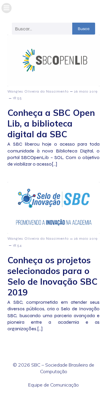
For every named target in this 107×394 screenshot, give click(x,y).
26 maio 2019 (85, 91)
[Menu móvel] (6, 8)
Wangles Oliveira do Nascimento (38, 91)
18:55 (17, 98)
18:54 (17, 245)
